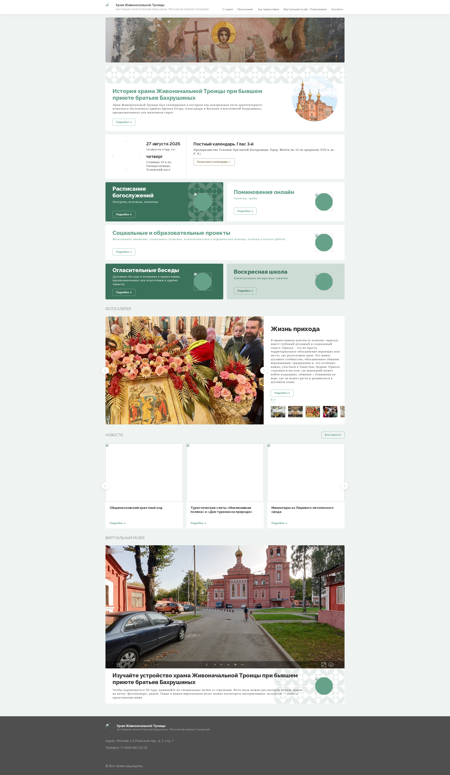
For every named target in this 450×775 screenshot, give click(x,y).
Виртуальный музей (296, 9)
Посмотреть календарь (212, 161)
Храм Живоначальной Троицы (140, 5)
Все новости (333, 434)
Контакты (337, 9)
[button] (105, 370)
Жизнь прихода (295, 328)
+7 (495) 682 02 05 (133, 747)
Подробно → (282, 393)
